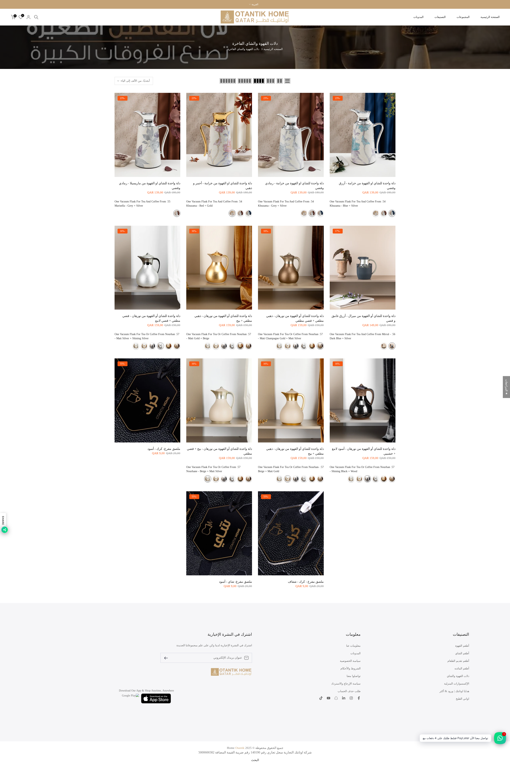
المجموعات (463, 17)
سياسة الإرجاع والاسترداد (346, 683)
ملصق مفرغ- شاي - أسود (235, 581)
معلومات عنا (353, 645)
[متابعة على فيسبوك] (359, 698)
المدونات (418, 17)
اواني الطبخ (462, 698)
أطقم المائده (462, 668)
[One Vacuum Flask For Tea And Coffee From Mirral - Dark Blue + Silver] (391, 345)
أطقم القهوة (462, 645)
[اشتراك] (168, 657)
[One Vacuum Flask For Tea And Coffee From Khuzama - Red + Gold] (375, 213)
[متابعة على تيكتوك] (321, 698)
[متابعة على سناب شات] (336, 698)
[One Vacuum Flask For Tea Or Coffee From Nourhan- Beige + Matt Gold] (287, 345)
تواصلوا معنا (354, 676)
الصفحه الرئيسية (273, 49)
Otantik (239, 747)
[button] (80, 730)
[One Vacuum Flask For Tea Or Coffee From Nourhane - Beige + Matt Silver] (279, 345)
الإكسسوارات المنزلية (456, 683)
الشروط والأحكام (350, 668)
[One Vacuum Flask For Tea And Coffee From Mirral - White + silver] (383, 345)
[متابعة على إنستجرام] (351, 698)
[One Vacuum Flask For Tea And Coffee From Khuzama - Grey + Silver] (383, 213)
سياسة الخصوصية (350, 660)
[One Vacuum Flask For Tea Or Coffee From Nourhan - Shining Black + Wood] (295, 345)
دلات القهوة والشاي (458, 676)
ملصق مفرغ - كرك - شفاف (306, 581)
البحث (255, 760)
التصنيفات (440, 17)
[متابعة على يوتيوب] (328, 698)
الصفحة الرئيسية (490, 17)
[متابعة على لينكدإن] (343, 698)
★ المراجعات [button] (506, 387)
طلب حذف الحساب (349, 691)
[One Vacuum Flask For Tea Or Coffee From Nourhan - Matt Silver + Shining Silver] (303, 345)
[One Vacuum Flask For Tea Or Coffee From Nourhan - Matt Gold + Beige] (312, 345)
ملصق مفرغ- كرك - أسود (163, 448)
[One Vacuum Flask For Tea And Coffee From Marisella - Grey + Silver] (176, 213)
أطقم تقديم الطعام (458, 660)
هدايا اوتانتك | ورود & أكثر (454, 691)
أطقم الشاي (462, 653)
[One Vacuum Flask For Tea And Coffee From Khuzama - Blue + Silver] (391, 213)
